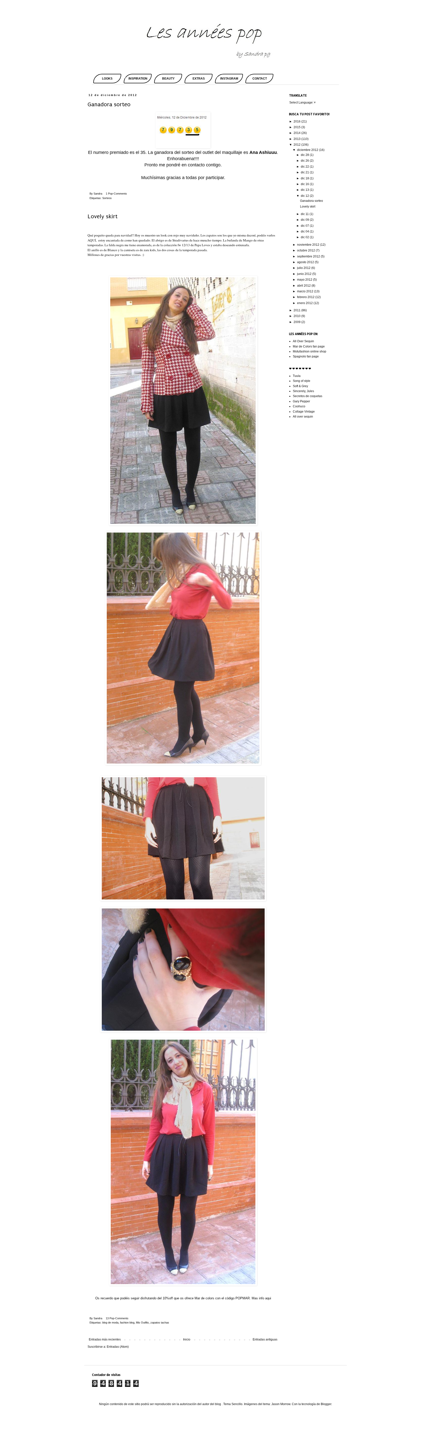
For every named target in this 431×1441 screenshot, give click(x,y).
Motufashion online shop (309, 351)
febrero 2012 (306, 297)
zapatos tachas (159, 1322)
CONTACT (259, 78)
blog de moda (110, 1322)
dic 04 (305, 231)
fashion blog (127, 1322)
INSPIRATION (137, 78)
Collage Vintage (304, 411)
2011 (297, 310)
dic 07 (305, 225)
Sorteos (107, 198)
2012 (297, 144)
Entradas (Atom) (118, 1346)
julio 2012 (304, 268)
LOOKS (107, 78)
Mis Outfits (142, 1322)
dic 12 (305, 196)
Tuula (297, 376)
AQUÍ (92, 240)
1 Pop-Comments (116, 193)
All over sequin (303, 416)
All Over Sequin (303, 341)
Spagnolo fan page (306, 356)
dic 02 (305, 237)
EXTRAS (199, 78)
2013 (297, 139)
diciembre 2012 (308, 150)
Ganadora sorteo (109, 104)
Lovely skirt (102, 216)
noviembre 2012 (308, 244)
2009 (297, 322)
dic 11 (305, 214)
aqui (268, 1298)
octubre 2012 (306, 250)
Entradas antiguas (265, 1339)
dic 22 (305, 166)
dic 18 (305, 178)
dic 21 (305, 172)
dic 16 (305, 184)
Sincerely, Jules (303, 391)
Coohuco (299, 406)
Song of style (301, 381)
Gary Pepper (301, 401)
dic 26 (305, 160)
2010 (297, 316)
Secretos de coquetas (307, 396)
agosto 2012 (306, 262)
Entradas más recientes (105, 1339)
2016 (297, 121)
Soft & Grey (300, 386)
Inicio (186, 1339)
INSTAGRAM (229, 78)
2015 (297, 127)
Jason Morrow (280, 1404)
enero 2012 (305, 303)
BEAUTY (168, 78)
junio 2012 (304, 274)
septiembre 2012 (309, 256)
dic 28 (305, 155)
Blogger (326, 1404)
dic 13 (305, 190)
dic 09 (305, 220)
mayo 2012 (305, 279)
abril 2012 (304, 285)
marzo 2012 (305, 291)
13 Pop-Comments (117, 1318)
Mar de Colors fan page (309, 346)
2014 (297, 133)
